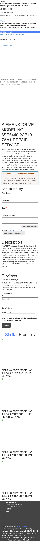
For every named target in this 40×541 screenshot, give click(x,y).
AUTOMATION (7, 65)
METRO (4, 70)
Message (8, 215)
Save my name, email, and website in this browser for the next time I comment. (19, 319)
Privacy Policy (27, 540)
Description (8, 233)
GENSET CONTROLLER (10, 61)
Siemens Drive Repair (16, 230)
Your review (6, 296)
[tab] (8, 233)
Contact (4, 74)
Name (4, 308)
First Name (6, 193)
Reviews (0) (19, 233)
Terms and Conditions (15, 540)
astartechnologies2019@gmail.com (12, 34)
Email (4, 208)
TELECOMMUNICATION (10, 57)
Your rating (6, 293)
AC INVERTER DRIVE (23, 80)
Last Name (6, 200)
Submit (6, 325)
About (4, 53)
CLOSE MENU (7, 45)
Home (4, 49)
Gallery (8, 511)
